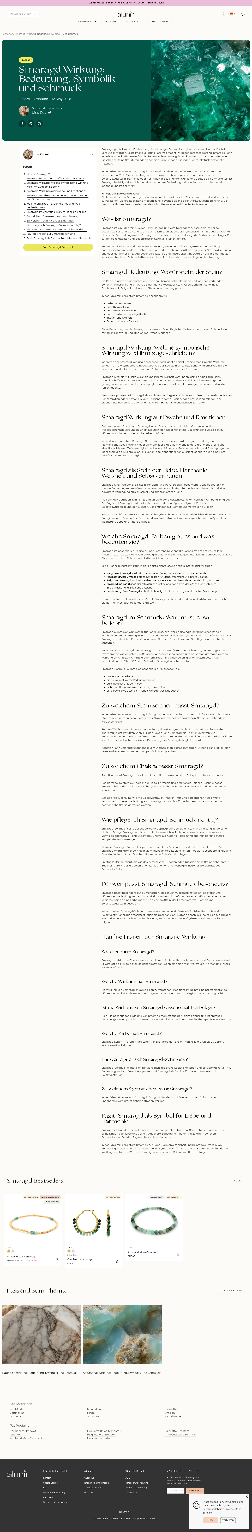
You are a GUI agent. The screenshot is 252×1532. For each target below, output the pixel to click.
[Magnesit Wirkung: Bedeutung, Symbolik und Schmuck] (41, 1334)
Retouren (48, 1497)
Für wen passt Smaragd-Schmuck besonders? (57, 229)
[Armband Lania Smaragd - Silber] (12, 1251)
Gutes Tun (89, 1478)
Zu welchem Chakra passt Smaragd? (50, 221)
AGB (127, 1478)
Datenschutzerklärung (136, 1483)
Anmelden (195, 1490)
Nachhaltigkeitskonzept (96, 1483)
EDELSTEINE (110, 21)
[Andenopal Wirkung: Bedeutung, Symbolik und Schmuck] (122, 1334)
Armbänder (17, 1409)
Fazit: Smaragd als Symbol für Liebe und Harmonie (59, 238)
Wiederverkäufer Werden (56, 1502)
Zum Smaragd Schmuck (58, 247)
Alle (237, 1180)
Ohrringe (15, 1416)
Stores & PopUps (161, 21)
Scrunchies (17, 1413)
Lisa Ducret (41, 154)
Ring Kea (15, 1434)
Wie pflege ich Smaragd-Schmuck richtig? (54, 225)
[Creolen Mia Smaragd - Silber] (73, 1251)
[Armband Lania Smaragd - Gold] (8, 1251)
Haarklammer (173, 1416)
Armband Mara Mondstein (27, 1438)
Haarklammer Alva (99, 1438)
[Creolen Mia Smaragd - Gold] (69, 1251)
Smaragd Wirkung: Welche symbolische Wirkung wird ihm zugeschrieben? (57, 184)
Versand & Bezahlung (54, 1492)
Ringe (91, 1413)
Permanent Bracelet (23, 1431)
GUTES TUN (135, 21)
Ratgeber (7, 34)
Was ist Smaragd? (38, 174)
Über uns (89, 1492)
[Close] (246, 1496)
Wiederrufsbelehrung (136, 1487)
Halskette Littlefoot (177, 1431)
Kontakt (47, 1478)
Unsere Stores (50, 1483)
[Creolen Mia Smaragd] (93, 1222)
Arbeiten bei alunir (94, 1487)
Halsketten (171, 1409)
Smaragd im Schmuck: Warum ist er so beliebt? (57, 212)
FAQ (45, 1487)
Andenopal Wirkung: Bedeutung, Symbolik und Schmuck (122, 1373)
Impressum (131, 1492)
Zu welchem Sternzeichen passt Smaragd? (54, 216)
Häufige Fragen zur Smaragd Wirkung (51, 234)
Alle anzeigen (230, 1290)
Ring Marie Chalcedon (101, 1434)
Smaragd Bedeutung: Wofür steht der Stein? (55, 178)
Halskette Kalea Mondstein (104, 1431)
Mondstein (94, 1409)
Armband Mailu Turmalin (180, 1434)
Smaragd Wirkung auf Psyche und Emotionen (56, 191)
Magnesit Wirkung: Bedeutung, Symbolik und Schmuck (39, 1373)
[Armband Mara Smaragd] (154, 1222)
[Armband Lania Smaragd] (33, 1222)
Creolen (170, 1413)
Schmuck (85, 21)
